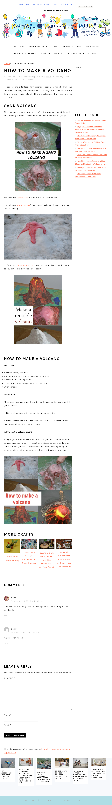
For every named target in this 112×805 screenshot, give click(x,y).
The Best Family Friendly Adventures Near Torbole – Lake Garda (43, 777)
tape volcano (23, 197)
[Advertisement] (91, 95)
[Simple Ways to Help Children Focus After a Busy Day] (62, 763)
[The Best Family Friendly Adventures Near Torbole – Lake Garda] (44, 763)
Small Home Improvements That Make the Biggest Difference (98, 773)
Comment (9, 678)
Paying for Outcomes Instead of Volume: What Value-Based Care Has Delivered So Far (89, 129)
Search (78, 67)
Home (7, 63)
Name (7, 715)
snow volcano (23, 205)
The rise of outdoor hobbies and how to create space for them (80, 775)
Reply (6, 615)
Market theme (57, 800)
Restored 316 (79, 800)
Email (7, 725)
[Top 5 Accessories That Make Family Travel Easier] (8, 763)
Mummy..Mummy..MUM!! (56, 11)
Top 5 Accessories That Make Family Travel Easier (7, 775)
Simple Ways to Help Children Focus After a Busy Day (62, 775)
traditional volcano (26, 265)
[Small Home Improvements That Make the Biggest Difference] (98, 762)
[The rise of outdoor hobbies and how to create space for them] (80, 763)
